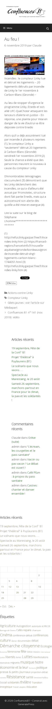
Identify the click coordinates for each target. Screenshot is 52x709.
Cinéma (6, 634)
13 (17, 586)
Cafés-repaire (23, 630)
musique (27, 662)
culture (5, 640)
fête (23, 651)
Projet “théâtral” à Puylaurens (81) (21, 531)
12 (10, 586)
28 (25, 598)
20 (17, 592)
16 (39, 586)
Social (3, 682)
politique (41, 667)
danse (14, 641)
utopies (22, 687)
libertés (10, 657)
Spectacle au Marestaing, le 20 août (22, 540)
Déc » (12, 606)
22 (32, 592)
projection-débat (39, 672)
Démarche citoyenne (20, 646)
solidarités (13, 682)
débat (35, 640)
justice (2, 657)
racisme (3, 677)
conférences (40, 635)
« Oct (3, 606)
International (45, 652)
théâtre (25, 682)
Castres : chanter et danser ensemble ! (25, 489)
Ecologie (46, 646)
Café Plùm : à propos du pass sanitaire (26, 476)
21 (25, 592)
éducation (31, 686)
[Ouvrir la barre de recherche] (47, 29)
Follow (13, 283)
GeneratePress (26, 704)
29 (32, 598)
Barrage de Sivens (8, 630)
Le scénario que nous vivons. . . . (19, 536)
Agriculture (8, 626)
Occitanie (32, 668)
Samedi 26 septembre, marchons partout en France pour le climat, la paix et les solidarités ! (26, 392)
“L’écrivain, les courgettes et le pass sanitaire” (26, 451)
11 (2, 586)
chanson (36, 630)
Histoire (36, 652)
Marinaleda (5, 662)
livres (18, 657)
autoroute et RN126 (41, 626)
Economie (3, 652)
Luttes (27, 656)
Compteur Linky (18, 298)
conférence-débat (22, 635)
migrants (15, 662)
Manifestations (40, 657)
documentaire (24, 640)
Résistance (15, 676)
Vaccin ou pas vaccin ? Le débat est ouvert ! (25, 463)
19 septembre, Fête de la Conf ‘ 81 (21, 526)
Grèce (29, 651)
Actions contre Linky (20, 293)
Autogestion (23, 626)
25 (2, 598)
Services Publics (41, 677)
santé (29, 677)
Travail (15, 687)
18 (2, 592)
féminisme (14, 651)
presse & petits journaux (15, 672)
